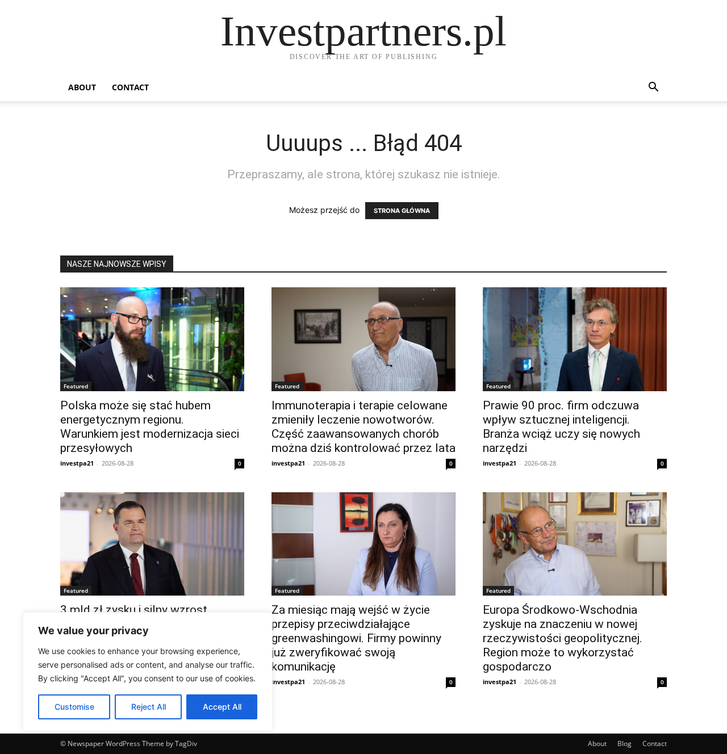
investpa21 (77, 463)
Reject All (148, 706)
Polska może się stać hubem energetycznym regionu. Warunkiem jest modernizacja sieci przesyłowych (149, 427)
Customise (74, 706)
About (82, 87)
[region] (148, 671)
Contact (130, 87)
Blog (624, 743)
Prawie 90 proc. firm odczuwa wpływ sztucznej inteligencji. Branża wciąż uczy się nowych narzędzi (561, 427)
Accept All (222, 706)
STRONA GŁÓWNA (402, 211)
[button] (653, 88)
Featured (76, 386)
